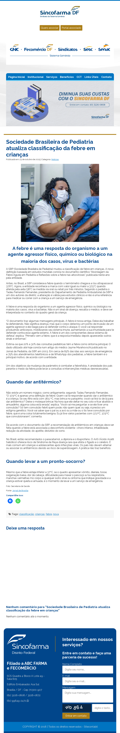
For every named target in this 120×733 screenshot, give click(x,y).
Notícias (55, 159)
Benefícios (67, 77)
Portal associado (71, 27)
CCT (79, 77)
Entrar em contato (76, 715)
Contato (106, 77)
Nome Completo (72, 664)
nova (56, 514)
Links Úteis (91, 77)
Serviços (51, 77)
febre (49, 514)
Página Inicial (16, 77)
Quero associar (49, 27)
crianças (40, 514)
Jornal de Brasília (20, 490)
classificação (26, 514)
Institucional (35, 77)
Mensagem (68, 687)
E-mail (66, 675)
